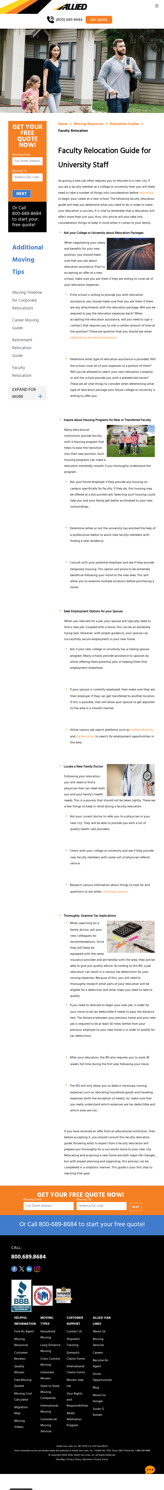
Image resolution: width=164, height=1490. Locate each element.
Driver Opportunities (102, 1377)
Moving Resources (89, 124)
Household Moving (47, 1335)
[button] (156, 7)
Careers (98, 1353)
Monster (147, 730)
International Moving (49, 1409)
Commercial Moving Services (48, 1426)
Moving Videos (19, 1424)
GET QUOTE (99, 20)
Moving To (19, 171)
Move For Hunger (99, 1399)
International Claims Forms (76, 1370)
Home (63, 124)
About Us (99, 1332)
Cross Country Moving (50, 1362)
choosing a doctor (115, 892)
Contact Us (74, 1332)
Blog (96, 1388)
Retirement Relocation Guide (22, 348)
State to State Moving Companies (49, 1392)
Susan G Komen (98, 1412)
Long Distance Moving (50, 1348)
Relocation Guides (125, 124)
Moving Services (98, 1342)
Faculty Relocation (21, 372)
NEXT (21, 194)
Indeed (135, 730)
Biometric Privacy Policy (95, 1460)
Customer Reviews (21, 1356)
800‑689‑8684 (26, 214)
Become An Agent (100, 1364)
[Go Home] (43, 7)
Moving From (21, 155)
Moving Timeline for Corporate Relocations (27, 301)
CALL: (28, 1253)
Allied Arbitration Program (74, 1420)
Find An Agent (24, 1332)
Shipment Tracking (73, 1342)
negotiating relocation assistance (93, 338)
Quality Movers (19, 1370)
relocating (146, 193)
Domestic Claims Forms (76, 1356)
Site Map (60, 1460)
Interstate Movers (47, 1376)
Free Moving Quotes (22, 1383)
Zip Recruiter (85, 737)
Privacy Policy (74, 1460)
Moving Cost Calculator (23, 1397)
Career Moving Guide (25, 324)
